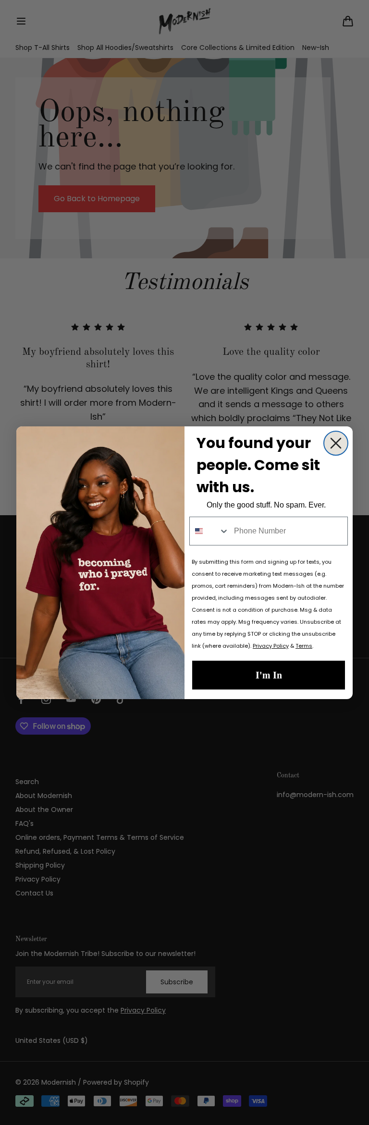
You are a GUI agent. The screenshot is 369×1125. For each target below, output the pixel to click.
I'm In (269, 675)
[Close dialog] (336, 443)
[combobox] (209, 531)
